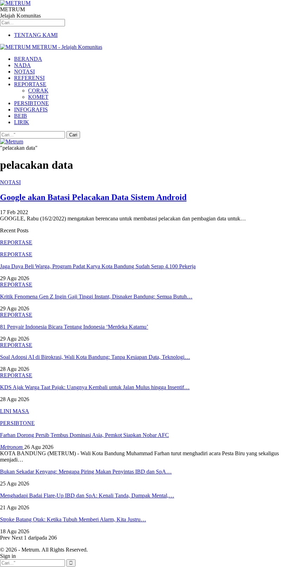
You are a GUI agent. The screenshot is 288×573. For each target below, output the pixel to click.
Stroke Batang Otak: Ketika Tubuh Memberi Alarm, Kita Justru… (73, 519)
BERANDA (28, 59)
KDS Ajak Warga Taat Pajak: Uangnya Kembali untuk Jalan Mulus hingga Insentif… (95, 387)
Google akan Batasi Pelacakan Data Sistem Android (93, 197)
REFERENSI (29, 78)
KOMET (38, 97)
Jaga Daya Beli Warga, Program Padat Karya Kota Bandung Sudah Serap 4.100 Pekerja (98, 266)
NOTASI (24, 72)
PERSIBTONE (31, 103)
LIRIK (21, 122)
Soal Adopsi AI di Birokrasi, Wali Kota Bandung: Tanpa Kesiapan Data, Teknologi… (95, 357)
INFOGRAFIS (31, 109)
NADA (22, 65)
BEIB (20, 116)
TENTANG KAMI (36, 35)
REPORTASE (30, 84)
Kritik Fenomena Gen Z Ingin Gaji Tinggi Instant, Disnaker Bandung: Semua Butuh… (96, 297)
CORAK (38, 91)
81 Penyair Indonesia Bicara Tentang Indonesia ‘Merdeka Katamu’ (74, 327)
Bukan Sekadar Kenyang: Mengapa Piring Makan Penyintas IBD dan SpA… (86, 472)
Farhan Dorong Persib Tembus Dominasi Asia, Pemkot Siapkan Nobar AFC (84, 435)
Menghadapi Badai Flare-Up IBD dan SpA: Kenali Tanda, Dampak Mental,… (87, 495)
